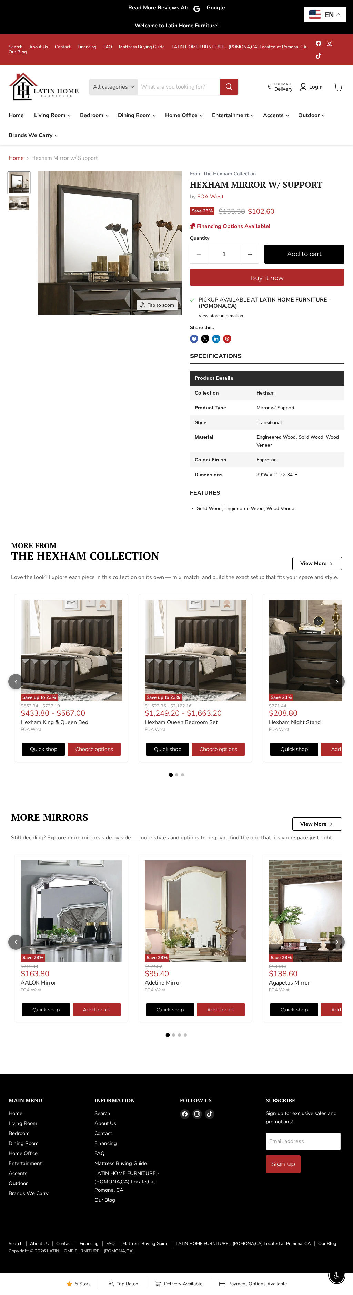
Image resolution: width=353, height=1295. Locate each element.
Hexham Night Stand (295, 722)
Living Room (50, 115)
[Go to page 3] (182, 774)
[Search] (229, 87)
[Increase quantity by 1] (250, 254)
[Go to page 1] (171, 775)
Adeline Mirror (163, 983)
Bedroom (92, 115)
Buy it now (267, 278)
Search (15, 47)
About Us (38, 47)
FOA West (210, 197)
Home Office (182, 115)
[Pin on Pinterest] (227, 339)
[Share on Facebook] (194, 339)
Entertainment (231, 115)
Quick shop (43, 749)
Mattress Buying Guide (142, 47)
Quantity (199, 238)
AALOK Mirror (38, 983)
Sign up (283, 1164)
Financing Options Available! (232, 226)
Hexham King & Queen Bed (54, 722)
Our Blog (18, 52)
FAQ (107, 47)
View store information (221, 316)
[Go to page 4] (185, 1035)
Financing (87, 47)
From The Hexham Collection (223, 174)
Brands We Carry (31, 135)
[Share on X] (205, 339)
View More (313, 563)
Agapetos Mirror (289, 983)
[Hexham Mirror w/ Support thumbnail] (19, 183)
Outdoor (309, 115)
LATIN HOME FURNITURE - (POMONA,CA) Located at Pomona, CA (239, 47)
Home (16, 115)
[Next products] (337, 681)
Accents (274, 115)
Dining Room (135, 115)
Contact (63, 47)
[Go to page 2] (176, 774)
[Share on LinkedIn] (216, 339)
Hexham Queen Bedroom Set (181, 722)
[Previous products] (15, 681)
